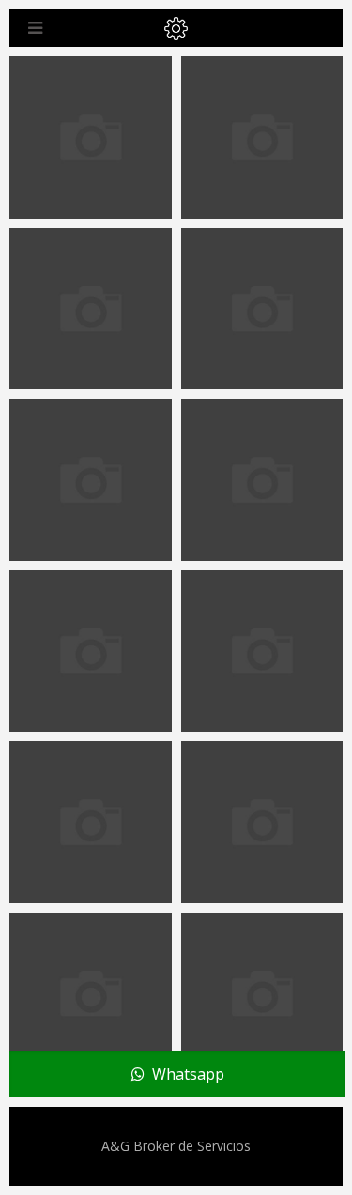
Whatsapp (184, 1074)
